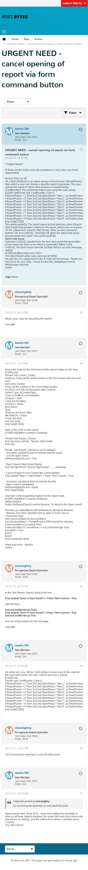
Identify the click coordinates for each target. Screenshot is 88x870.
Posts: (18, 140)
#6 (81, 748)
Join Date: (20, 137)
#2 (81, 312)
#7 (81, 793)
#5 (81, 666)
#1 (81, 149)
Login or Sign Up (72, 3)
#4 (81, 586)
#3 (81, 363)
